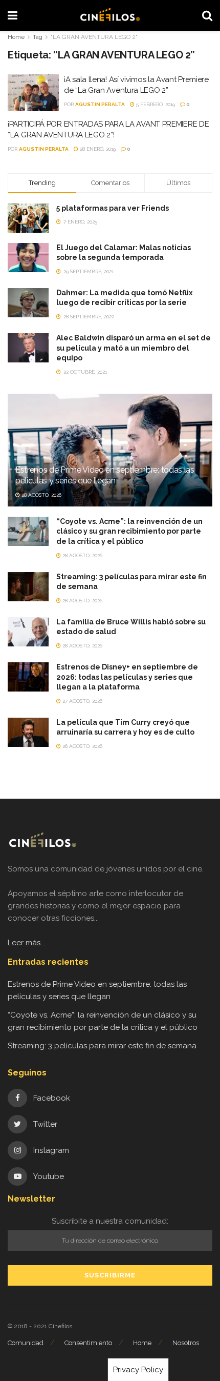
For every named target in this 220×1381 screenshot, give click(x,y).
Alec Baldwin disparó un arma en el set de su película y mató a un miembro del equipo (133, 348)
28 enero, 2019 (97, 149)
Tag (37, 36)
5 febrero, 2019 (155, 104)
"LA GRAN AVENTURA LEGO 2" (94, 36)
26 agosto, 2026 (81, 746)
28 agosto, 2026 (40, 495)
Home (16, 36)
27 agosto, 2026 (81, 701)
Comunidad (25, 1343)
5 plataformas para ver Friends (112, 208)
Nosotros (185, 1343)
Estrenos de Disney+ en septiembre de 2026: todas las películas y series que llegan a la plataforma (127, 677)
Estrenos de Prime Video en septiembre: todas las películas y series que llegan (104, 475)
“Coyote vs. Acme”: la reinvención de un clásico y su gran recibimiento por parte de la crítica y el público (129, 531)
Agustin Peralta (100, 104)
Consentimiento (88, 1343)
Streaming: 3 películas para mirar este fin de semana (102, 1045)
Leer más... (26, 942)
